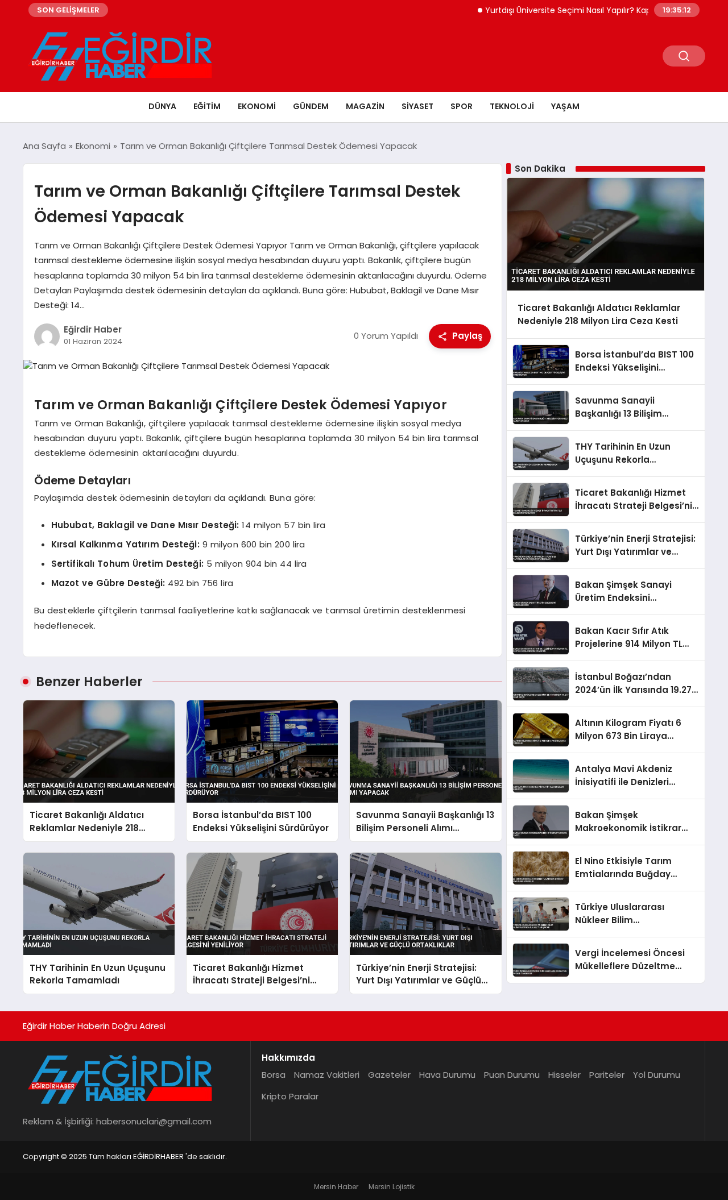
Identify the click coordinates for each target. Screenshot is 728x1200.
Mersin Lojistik (392, 1186)
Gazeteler (389, 1075)
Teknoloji (512, 106)
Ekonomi (257, 106)
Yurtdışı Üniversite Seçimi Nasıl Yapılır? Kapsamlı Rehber (568, 10)
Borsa (274, 1075)
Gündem (311, 106)
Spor (461, 106)
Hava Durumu (447, 1075)
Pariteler (606, 1075)
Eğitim (207, 106)
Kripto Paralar (290, 1096)
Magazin (365, 106)
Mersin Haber (336, 1186)
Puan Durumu (512, 1075)
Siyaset (417, 106)
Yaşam (565, 106)
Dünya (162, 106)
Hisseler (564, 1075)
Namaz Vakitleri (326, 1075)
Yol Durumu (656, 1075)
